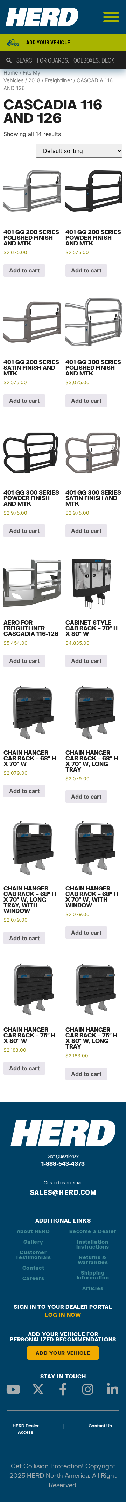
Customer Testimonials (33, 1254)
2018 (34, 80)
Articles (93, 1288)
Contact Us (100, 1426)
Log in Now (63, 1314)
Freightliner (58, 80)
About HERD (33, 1231)
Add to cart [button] (24, 270)
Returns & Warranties (93, 1259)
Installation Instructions (92, 1244)
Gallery (33, 1242)
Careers (33, 1278)
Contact (33, 1268)
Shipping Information (93, 1275)
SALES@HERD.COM (63, 1192)
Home (11, 73)
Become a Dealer (93, 1231)
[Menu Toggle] (111, 17)
